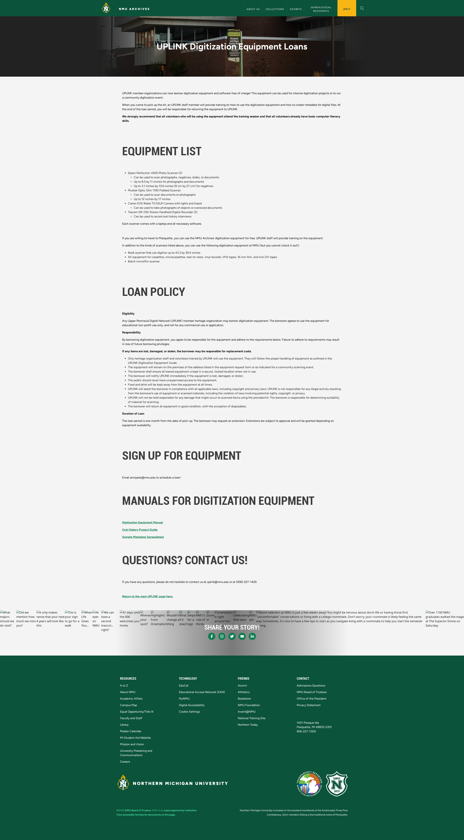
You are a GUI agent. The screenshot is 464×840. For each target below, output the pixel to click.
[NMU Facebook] (211, 636)
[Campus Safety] (337, 784)
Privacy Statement (309, 705)
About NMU (127, 692)
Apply (346, 9)
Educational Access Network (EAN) (202, 692)
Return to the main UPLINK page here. (147, 596)
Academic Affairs (131, 698)
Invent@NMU (247, 711)
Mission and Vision (132, 744)
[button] (362, 7)
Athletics (244, 692)
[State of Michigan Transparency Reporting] (309, 784)
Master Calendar (130, 731)
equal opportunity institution (180, 810)
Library (124, 724)
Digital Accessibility (191, 705)
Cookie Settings (189, 711)
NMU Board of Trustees (312, 692)
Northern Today (248, 724)
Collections (275, 9)
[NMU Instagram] (221, 636)
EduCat (183, 685)
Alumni (242, 685)
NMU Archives (134, 9)
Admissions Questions (311, 685)
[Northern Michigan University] (106, 8)
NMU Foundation (249, 705)
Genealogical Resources (321, 9)
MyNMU (184, 698)
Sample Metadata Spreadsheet (143, 537)
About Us (253, 9)
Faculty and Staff (131, 718)
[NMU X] (232, 636)
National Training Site (252, 718)
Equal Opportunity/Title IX (137, 711)
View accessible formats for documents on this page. (146, 814)
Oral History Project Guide (140, 529)
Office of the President (311, 698)
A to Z (124, 685)
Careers (125, 761)
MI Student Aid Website (135, 737)
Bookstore (244, 698)
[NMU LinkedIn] (252, 636)
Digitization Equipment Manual (142, 522)
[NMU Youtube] (242, 636)
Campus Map (128, 705)
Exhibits (296, 9)
